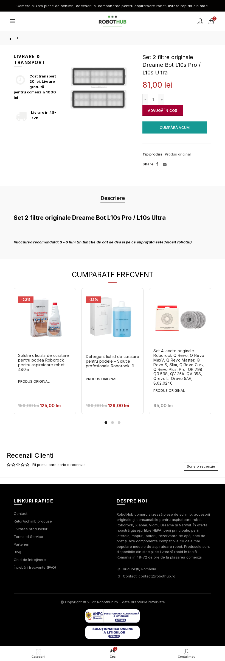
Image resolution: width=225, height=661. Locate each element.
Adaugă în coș (162, 110)
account (200, 21)
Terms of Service (28, 536)
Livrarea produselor (30, 529)
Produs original (178, 154)
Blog (17, 552)
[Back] (14, 38)
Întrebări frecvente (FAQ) (35, 567)
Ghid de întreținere (30, 559)
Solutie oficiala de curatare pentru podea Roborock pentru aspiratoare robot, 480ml (43, 362)
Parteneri (21, 544)
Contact (20, 513)
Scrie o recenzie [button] (201, 466)
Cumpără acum (175, 127)
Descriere (112, 198)
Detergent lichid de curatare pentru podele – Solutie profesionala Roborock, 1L (112, 361)
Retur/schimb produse (33, 521)
